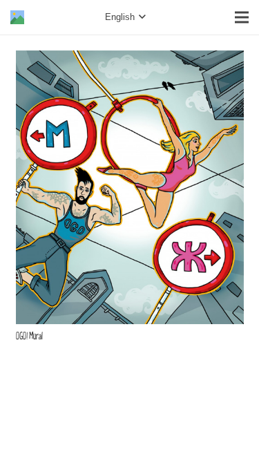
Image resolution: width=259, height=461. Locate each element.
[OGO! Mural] (130, 59)
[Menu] (242, 17)
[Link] (17, 17)
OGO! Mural (29, 336)
